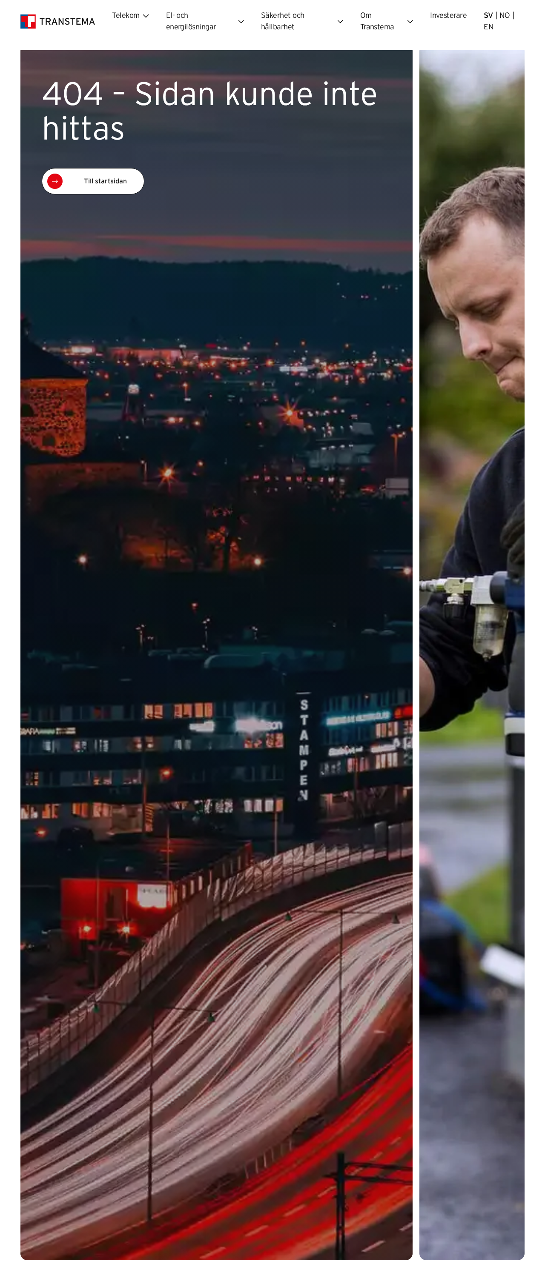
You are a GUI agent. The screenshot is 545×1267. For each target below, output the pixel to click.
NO (504, 16)
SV (488, 16)
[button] (93, 181)
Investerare (448, 16)
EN (488, 27)
